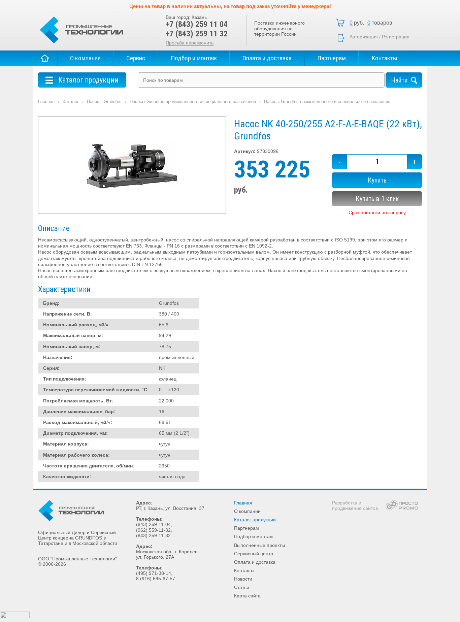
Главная (45, 58)
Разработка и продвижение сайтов (355, 505)
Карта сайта (247, 595)
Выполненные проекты (259, 545)
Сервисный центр (253, 553)
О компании (85, 58)
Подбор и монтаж (194, 58)
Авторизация (364, 36)
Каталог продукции (255, 519)
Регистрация (395, 36)
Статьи (241, 587)
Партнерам (331, 58)
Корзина (372, 23)
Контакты (384, 58)
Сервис (135, 58)
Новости (243, 579)
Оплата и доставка (267, 58)
